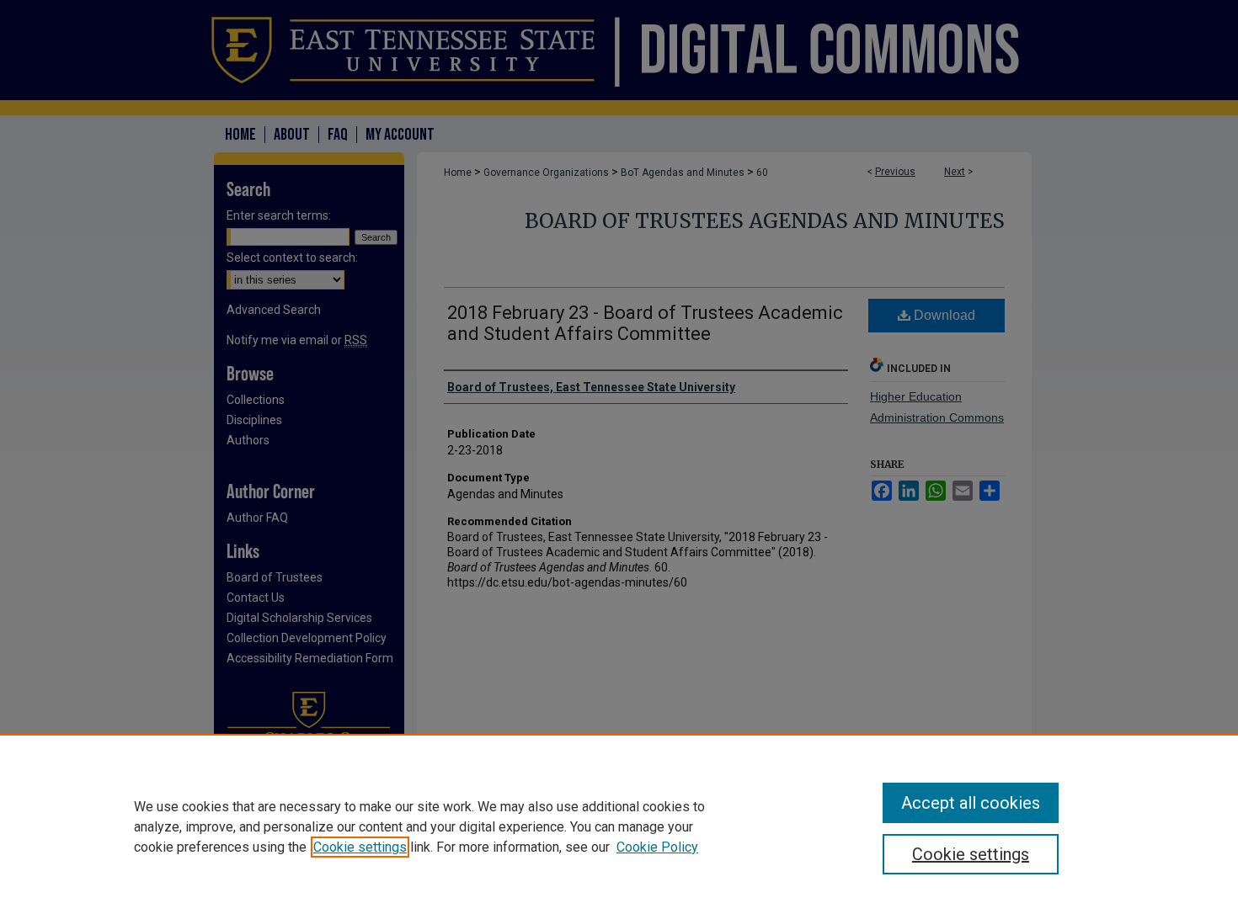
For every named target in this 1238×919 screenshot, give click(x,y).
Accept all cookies (970, 803)
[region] (619, 826)
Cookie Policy (657, 847)
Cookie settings (360, 847)
